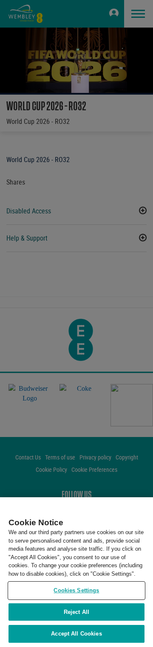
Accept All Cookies (76, 633)
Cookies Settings (76, 590)
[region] (76, 572)
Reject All (76, 612)
